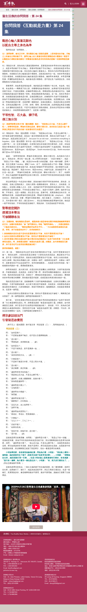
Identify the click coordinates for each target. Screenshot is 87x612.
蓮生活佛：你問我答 (19, 10)
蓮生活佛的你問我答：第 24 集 (59, 10)
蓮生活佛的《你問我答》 (37, 10)
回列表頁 (36, 527)
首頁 (7, 10)
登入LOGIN (74, 4)
